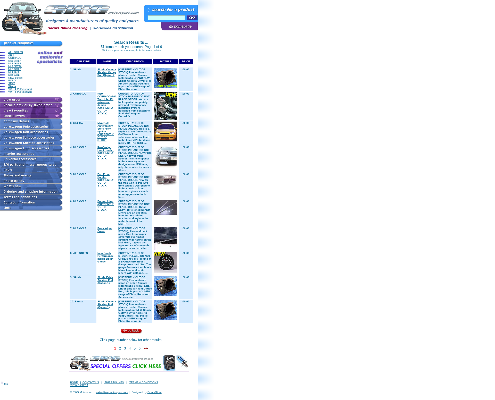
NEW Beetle (15, 77)
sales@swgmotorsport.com (112, 392)
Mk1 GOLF (14, 60)
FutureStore (154, 392)
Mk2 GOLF (14, 63)
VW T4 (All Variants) (20, 89)
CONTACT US (90, 382)
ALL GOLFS (15, 52)
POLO (12, 80)
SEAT (11, 83)
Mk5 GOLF (14, 74)
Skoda (12, 86)
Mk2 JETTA (15, 66)
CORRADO (14, 57)
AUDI (11, 55)
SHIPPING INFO (114, 382)
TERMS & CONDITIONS (143, 382)
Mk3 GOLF (14, 69)
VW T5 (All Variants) (20, 91)
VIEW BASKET (79, 385)
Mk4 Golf (13, 72)
